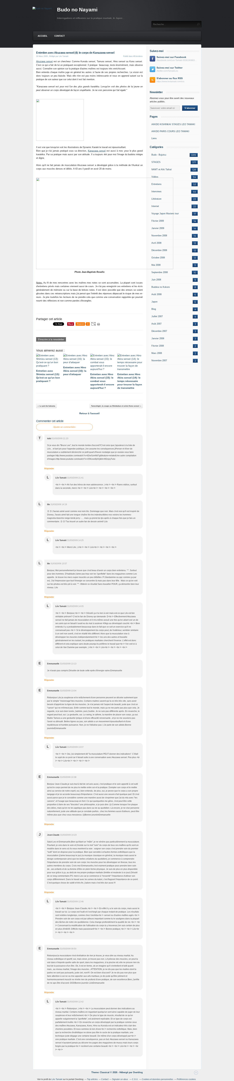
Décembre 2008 (159, 250)
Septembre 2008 (159, 272)
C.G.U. (135, 1079)
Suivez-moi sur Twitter (169, 67)
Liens (154, 138)
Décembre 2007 (159, 331)
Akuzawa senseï (44, 61)
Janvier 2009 (157, 228)
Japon (154, 301)
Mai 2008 (156, 265)
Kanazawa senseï (97, 151)
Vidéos (154, 176)
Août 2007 (156, 323)
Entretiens (156, 184)
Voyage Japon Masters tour (165, 213)
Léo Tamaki (57, 1079)
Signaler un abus (120, 1079)
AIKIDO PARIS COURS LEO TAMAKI (170, 131)
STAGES (156, 162)
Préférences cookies (186, 1079)
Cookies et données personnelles (157, 1079)
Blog (153, 309)
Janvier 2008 (157, 338)
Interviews (156, 191)
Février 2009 (157, 221)
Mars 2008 (156, 353)
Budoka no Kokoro (160, 287)
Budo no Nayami (77, 9)
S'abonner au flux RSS (170, 78)
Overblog (138, 1072)
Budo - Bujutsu (158, 154)
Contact (59, 36)
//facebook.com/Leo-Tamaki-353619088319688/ (177, 60)
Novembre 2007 (159, 360)
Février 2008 (157, 345)
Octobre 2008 (158, 257)
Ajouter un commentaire (64, 427)
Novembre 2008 (159, 235)
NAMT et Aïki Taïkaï (161, 169)
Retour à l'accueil (89, 413)
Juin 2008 (156, 279)
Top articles (92, 1079)
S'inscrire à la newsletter (51, 339)
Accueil (42, 36)
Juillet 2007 (157, 316)
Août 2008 (156, 294)
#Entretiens (138, 56)
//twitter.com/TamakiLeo (167, 71)
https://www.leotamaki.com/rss (170, 81)
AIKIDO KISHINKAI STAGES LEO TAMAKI (173, 124)
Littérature (156, 199)
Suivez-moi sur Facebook (171, 57)
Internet (155, 206)
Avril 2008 (156, 243)
